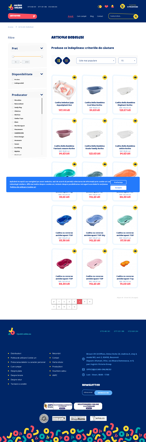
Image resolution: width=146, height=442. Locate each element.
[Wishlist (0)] (106, 6)
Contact (100, 16)
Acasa (10, 27)
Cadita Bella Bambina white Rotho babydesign (125, 148)
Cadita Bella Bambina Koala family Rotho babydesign (95, 148)
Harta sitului (57, 362)
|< (54, 301)
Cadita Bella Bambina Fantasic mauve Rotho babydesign (64, 148)
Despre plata (16, 371)
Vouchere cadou (59, 371)
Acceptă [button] (118, 188)
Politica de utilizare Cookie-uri (23, 358)
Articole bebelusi (26, 27)
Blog (92, 16)
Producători (57, 366)
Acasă (70, 16)
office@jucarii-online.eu (98, 369)
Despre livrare (17, 375)
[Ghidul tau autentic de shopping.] (59, 418)
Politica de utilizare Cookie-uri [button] (23, 187)
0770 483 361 (32, 7)
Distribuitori (16, 353)
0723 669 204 (52, 7)
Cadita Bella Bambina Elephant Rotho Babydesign (125, 105)
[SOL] (88, 406)
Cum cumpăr (81, 16)
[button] (96, 60)
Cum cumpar (16, 366)
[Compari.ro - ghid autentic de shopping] (43, 418)
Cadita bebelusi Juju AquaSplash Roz (64, 103)
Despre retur (16, 379)
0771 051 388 (42, 7)
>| (74, 307)
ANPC (54, 375)
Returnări (56, 353)
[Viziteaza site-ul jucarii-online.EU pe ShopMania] (78, 418)
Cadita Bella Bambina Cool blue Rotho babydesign (95, 105)
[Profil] (112, 6)
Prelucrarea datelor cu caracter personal (28, 362)
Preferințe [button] (118, 182)
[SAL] (58, 406)
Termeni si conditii (18, 384)
